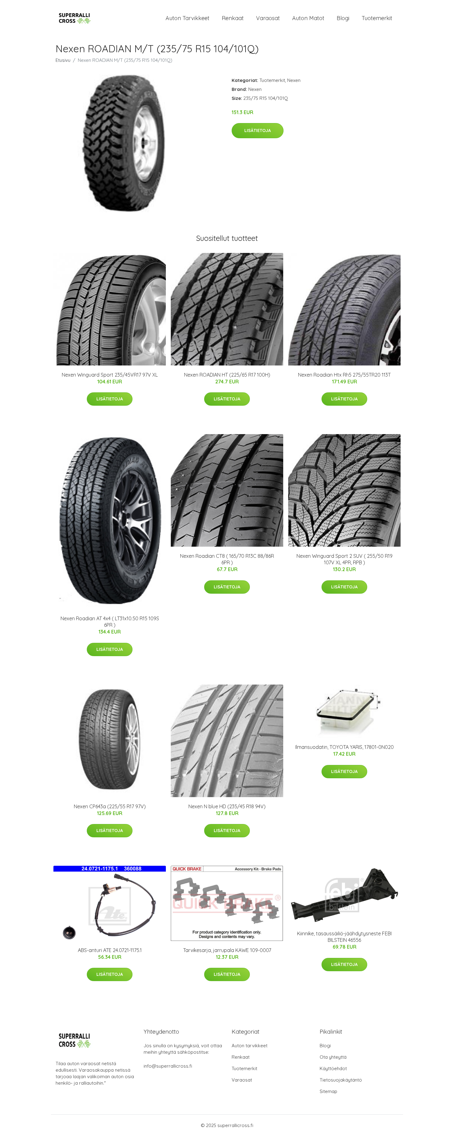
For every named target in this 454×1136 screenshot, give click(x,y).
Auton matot (308, 18)
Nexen (294, 80)
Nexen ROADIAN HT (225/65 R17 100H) (227, 375)
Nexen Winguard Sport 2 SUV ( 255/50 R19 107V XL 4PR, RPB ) (344, 559)
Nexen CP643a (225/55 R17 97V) (110, 806)
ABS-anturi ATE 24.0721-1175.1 (110, 950)
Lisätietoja (257, 130)
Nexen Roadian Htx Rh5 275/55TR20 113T (344, 375)
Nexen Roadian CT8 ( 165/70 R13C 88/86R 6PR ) (227, 559)
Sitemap (328, 1091)
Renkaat (233, 18)
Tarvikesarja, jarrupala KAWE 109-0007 (227, 950)
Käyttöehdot (333, 1068)
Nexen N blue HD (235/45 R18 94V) (227, 806)
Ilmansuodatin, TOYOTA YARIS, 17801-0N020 (344, 747)
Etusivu (63, 60)
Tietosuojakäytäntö (341, 1080)
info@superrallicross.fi (168, 1066)
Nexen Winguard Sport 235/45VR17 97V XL (110, 375)
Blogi (343, 18)
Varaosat (268, 18)
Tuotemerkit (377, 18)
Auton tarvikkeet (187, 18)
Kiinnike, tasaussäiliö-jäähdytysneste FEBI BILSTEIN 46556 (344, 936)
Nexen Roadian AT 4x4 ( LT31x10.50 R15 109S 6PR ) (110, 621)
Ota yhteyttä (333, 1057)
